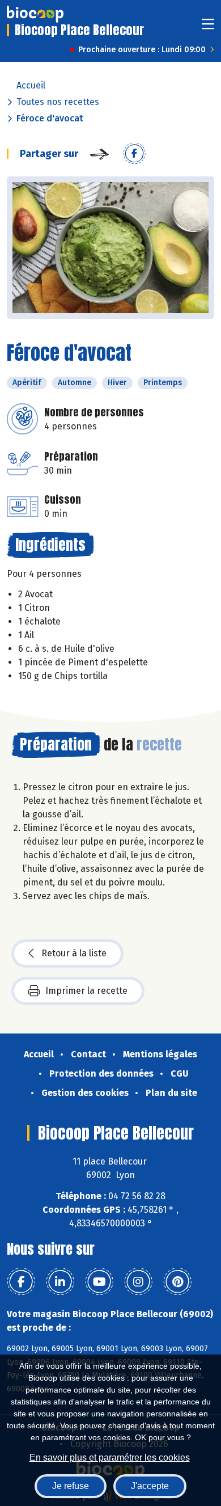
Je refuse (70, 1486)
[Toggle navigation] (208, 27)
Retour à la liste (74, 953)
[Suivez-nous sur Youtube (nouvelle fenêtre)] (99, 1282)
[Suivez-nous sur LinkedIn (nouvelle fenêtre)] (60, 1282)
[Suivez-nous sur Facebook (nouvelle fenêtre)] (21, 1282)
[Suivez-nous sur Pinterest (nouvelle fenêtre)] (177, 1282)
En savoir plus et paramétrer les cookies (109, 1457)
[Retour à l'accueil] (35, 14)
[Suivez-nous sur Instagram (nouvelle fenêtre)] (138, 1282)
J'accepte (150, 1486)
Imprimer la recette (86, 990)
